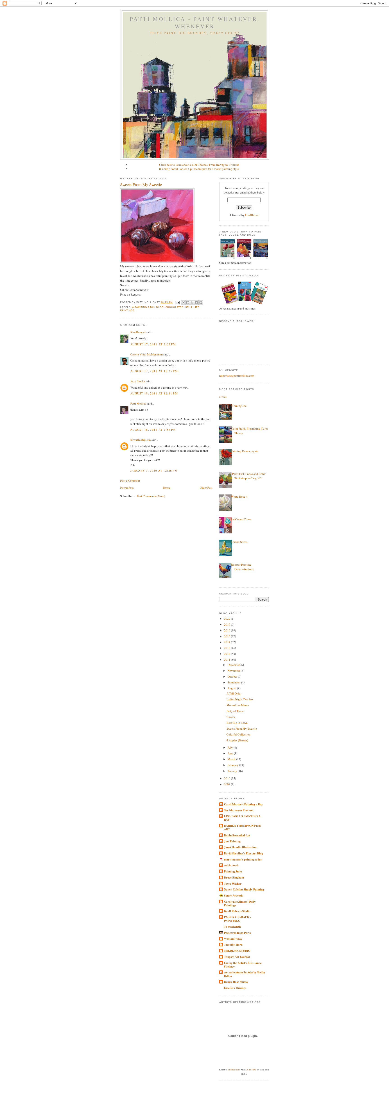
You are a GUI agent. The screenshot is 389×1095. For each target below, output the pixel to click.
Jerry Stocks (137, 381)
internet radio (234, 1069)
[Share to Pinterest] (200, 302)
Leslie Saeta (250, 1069)
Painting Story (233, 871)
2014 (227, 642)
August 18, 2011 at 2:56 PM (153, 430)
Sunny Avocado (233, 895)
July (230, 747)
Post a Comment (130, 480)
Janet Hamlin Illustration (240, 847)
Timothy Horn (233, 944)
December (234, 665)
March (232, 759)
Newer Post (127, 487)
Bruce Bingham (234, 877)
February (233, 765)
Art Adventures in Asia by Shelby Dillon (244, 974)
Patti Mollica (138, 403)
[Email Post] (177, 302)
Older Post (206, 487)
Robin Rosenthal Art (237, 835)
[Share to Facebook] (196, 302)
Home (166, 487)
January (233, 771)
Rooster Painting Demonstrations (242, 566)
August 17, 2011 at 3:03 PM (153, 344)
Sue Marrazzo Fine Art (238, 810)
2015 (227, 636)
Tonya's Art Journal (237, 956)
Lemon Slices (239, 542)
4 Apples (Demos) (237, 740)
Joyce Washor (233, 883)
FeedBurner (252, 215)
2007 (227, 784)
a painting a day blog (148, 307)
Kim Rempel (138, 332)
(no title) (221, 397)
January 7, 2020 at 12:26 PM (154, 471)
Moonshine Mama (237, 705)
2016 (227, 630)
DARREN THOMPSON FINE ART (242, 827)
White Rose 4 (239, 496)
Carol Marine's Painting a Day (243, 804)
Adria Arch (231, 865)
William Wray (233, 938)
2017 (227, 624)
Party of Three (235, 711)
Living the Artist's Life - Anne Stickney (243, 964)
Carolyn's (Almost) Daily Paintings (240, 903)
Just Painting (232, 841)
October (233, 676)
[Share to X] (192, 302)
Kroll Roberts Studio (237, 911)
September (234, 682)
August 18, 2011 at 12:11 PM (154, 393)
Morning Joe (239, 406)
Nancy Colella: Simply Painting (244, 889)
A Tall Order (233, 693)
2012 (227, 654)
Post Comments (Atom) (151, 496)
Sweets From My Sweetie (141, 184)
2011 (227, 660)
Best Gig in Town (237, 723)
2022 (227, 619)
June (231, 753)
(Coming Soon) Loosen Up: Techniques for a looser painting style (199, 169)
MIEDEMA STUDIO (237, 950)
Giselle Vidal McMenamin (146, 354)
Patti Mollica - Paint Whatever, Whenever (195, 22)
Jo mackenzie (232, 926)
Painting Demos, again (244, 451)
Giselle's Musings (235, 988)
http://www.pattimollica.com (236, 375)
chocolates (174, 307)
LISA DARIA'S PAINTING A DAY (242, 818)
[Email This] (183, 302)
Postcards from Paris (237, 932)
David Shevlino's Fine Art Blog (243, 853)
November (234, 671)
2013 (227, 648)
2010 (227, 778)
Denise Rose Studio (236, 981)
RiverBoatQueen (140, 440)
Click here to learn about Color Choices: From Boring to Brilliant (199, 165)
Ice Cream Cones (241, 519)
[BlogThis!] (187, 302)
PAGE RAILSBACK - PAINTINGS (237, 919)
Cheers (230, 717)
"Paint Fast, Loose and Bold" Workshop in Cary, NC (248, 476)
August (232, 688)
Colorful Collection (238, 734)
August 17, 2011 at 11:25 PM (154, 371)
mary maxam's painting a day (243, 859)
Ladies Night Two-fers (239, 699)
